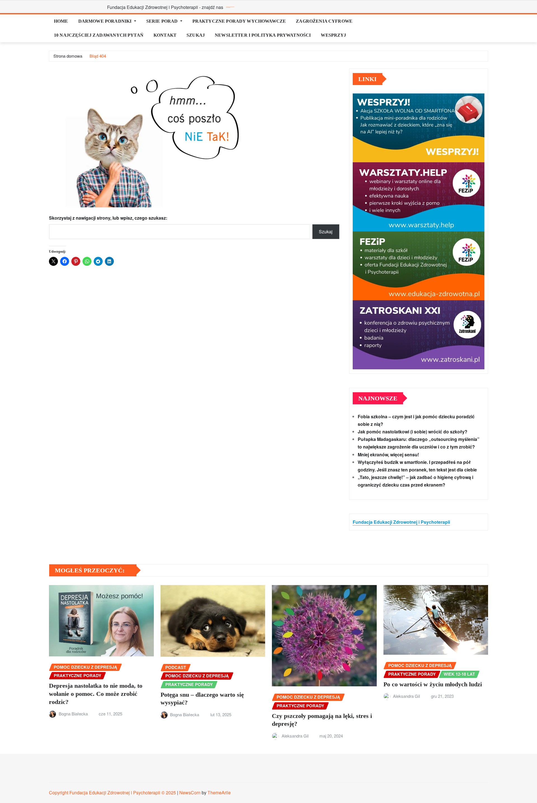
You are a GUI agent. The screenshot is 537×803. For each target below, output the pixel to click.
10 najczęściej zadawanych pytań (98, 35)
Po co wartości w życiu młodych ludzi (432, 684)
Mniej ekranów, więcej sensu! (388, 454)
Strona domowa (67, 56)
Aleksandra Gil (295, 736)
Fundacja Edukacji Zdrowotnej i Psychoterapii (401, 522)
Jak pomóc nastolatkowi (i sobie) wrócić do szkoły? (412, 431)
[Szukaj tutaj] (486, 21)
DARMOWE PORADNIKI (105, 21)
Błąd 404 (98, 56)
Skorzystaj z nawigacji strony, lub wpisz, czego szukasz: (108, 218)
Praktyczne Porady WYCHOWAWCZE (239, 21)
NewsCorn (190, 792)
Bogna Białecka (73, 714)
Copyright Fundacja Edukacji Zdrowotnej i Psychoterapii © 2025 (113, 792)
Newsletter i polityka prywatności (263, 35)
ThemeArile (219, 792)
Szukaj (196, 35)
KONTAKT (165, 35)
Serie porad (162, 21)
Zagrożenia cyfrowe (324, 21)
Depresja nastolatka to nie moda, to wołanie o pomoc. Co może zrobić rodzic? (95, 693)
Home (61, 21)
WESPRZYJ (333, 35)
